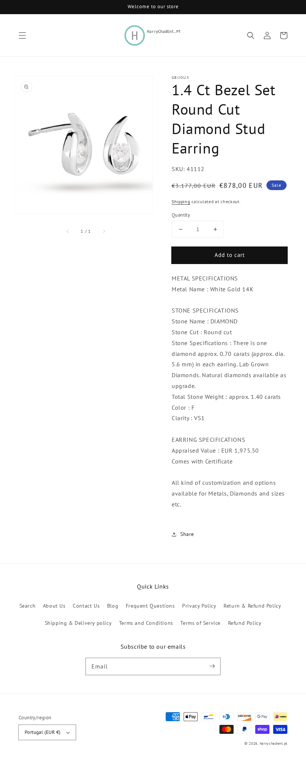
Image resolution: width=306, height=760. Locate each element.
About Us (54, 605)
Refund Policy (245, 623)
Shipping (181, 201)
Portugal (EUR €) (42, 732)
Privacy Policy (199, 605)
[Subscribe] (212, 666)
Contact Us (86, 605)
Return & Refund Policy (252, 605)
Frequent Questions (150, 605)
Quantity (181, 215)
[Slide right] (104, 231)
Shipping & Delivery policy (78, 623)
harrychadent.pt (274, 743)
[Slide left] (68, 231)
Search (27, 605)
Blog (112, 605)
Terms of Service (200, 623)
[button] (22, 35)
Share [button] (187, 534)
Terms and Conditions (146, 623)
